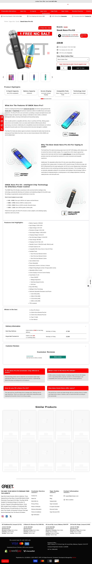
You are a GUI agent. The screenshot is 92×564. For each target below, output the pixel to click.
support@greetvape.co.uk (72, 496)
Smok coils (8, 110)
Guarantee (64, 16)
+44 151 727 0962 (74, 527)
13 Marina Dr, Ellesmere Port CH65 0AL (34, 524)
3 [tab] (46, 98)
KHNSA (74, 557)
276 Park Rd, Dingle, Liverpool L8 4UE (80, 524)
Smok (17, 21)
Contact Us (88, 16)
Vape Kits (12, 21)
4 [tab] (47, 98)
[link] (10, 436)
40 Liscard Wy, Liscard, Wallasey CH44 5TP (57, 524)
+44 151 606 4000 (50, 527)
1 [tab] (42, 98)
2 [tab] (44, 98)
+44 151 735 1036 (6, 527)
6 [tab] (50, 98)
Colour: (65, 56)
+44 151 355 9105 (28, 527)
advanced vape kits (29, 108)
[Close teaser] (88, 286)
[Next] (52, 77)
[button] (90, 282)
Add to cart (80, 68)
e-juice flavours (67, 154)
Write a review (57, 357)
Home (6, 21)
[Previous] (3, 77)
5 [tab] (49, 98)
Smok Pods (16, 110)
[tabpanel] (12, 92)
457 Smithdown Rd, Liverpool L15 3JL (12, 524)
